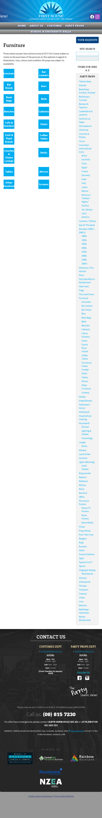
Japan (84, 187)
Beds (44, 98)
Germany (86, 175)
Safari (81, 550)
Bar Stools (9, 86)
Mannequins (87, 573)
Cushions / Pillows (87, 221)
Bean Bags (9, 98)
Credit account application (40, 796)
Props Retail (85, 530)
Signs (81, 558)
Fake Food (84, 286)
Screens (43, 184)
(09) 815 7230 (59, 714)
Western (83, 605)
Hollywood (84, 411)
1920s (84, 240)
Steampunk (84, 581)
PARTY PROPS (74, 25)
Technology (87, 438)
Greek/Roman (85, 400)
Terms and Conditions (64, 796)
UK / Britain (87, 209)
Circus (82, 141)
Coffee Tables (44, 136)
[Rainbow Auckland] (82, 763)
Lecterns (83, 458)
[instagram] (87, 679)
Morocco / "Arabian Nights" (86, 198)
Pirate (82, 526)
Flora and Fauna (86, 294)
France (85, 171)
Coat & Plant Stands (9, 138)
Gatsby (82, 396)
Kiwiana (82, 450)
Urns (81, 601)
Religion (83, 538)
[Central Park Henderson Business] (51, 763)
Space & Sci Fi (85, 562)
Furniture (83, 298)
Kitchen (85, 426)
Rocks (84, 446)
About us (36, 25)
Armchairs (9, 73)
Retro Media (87, 522)
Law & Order (84, 454)
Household (84, 423)
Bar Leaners (44, 73)
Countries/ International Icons (85, 148)
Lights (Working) (87, 462)
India (84, 179)
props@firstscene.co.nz (84, 651)
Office (81, 496)
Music (81, 489)
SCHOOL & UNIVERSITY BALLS (51, 31)
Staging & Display (87, 570)
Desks (43, 152)
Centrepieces (85, 126)
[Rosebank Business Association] (51, 777)
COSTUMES (54, 25)
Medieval (83, 481)
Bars (43, 86)
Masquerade (85, 473)
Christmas (83, 129)
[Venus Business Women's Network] (51, 787)
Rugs (81, 542)
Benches (9, 111)
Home (22, 25)
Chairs (44, 124)
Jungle (82, 442)
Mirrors (43, 171)
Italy (84, 183)
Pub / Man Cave (86, 534)
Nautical (83, 493)
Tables (9, 171)
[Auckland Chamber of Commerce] (20, 763)
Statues (83, 577)
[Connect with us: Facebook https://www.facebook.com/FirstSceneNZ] (91, 16)
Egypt (84, 167)
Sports (82, 566)
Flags (81, 290)
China (84, 163)
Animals (82, 85)
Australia (86, 159)
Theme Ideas (85, 81)
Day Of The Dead (87, 225)
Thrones (83, 585)
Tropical (83, 593)
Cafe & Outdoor (9, 124)
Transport (83, 589)
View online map (77, 731)
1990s (84, 259)
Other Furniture (9, 184)
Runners (83, 546)
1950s (84, 243)
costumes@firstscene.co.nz (51, 651)
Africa (84, 155)
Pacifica (85, 205)
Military (82, 485)
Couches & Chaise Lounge (9, 156)
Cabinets (44, 111)
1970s (84, 251)
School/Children (86, 554)
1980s (84, 255)
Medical (82, 477)
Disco (81, 275)
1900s (84, 236)
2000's (84, 263)
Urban (82, 597)
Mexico (85, 190)
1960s (84, 247)
